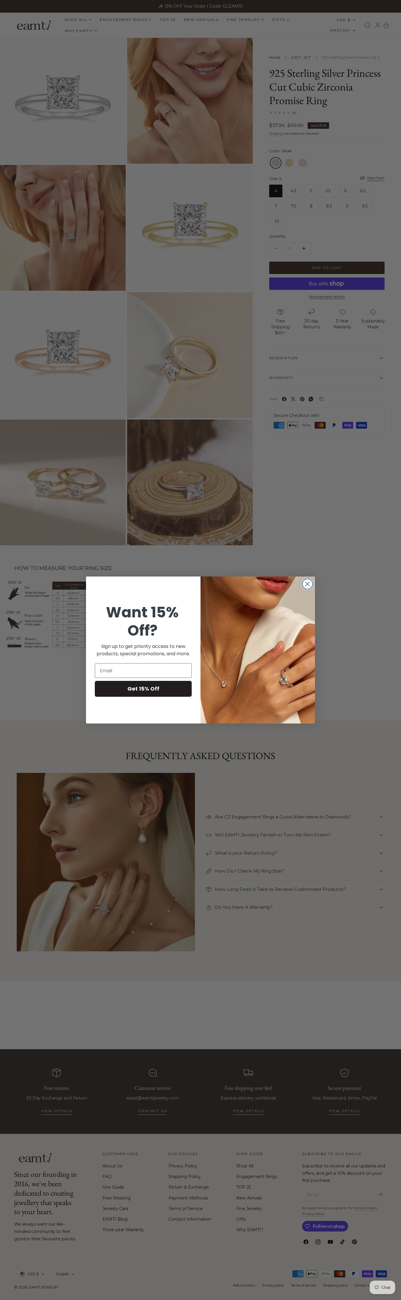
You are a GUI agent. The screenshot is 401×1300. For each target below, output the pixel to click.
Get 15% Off (143, 688)
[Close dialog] (307, 584)
